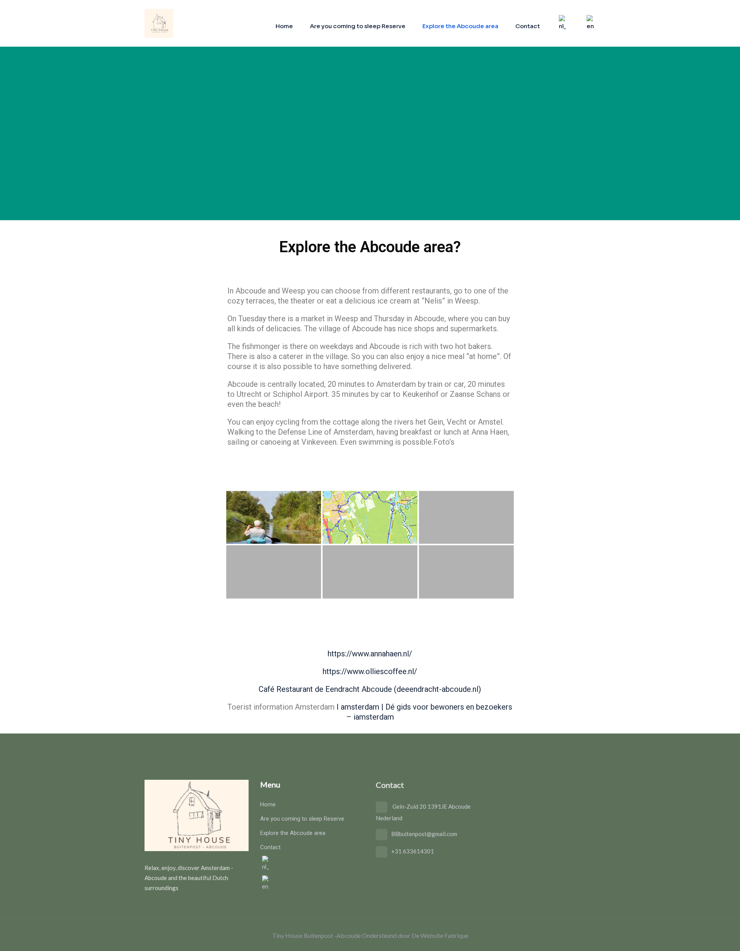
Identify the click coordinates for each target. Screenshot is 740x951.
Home (284, 26)
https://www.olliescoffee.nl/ (370, 671)
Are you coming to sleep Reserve (357, 26)
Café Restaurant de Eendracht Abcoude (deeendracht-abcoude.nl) (370, 689)
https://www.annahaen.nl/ (370, 653)
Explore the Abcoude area (460, 26)
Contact (527, 26)
